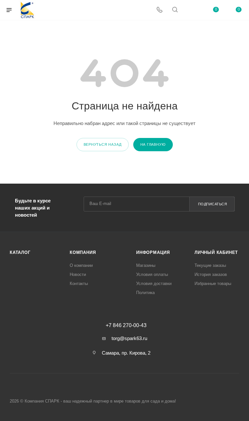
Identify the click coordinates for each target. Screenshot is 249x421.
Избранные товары (213, 283)
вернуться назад (103, 144)
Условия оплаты (152, 274)
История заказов (211, 274)
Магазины (145, 265)
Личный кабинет (216, 252)
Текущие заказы (210, 265)
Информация (153, 252)
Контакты (79, 283)
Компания (83, 252)
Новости (78, 274)
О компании (81, 265)
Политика (145, 292)
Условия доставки (154, 283)
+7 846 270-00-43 (126, 325)
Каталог (20, 252)
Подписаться (212, 204)
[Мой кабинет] (190, 10)
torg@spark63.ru (129, 338)
